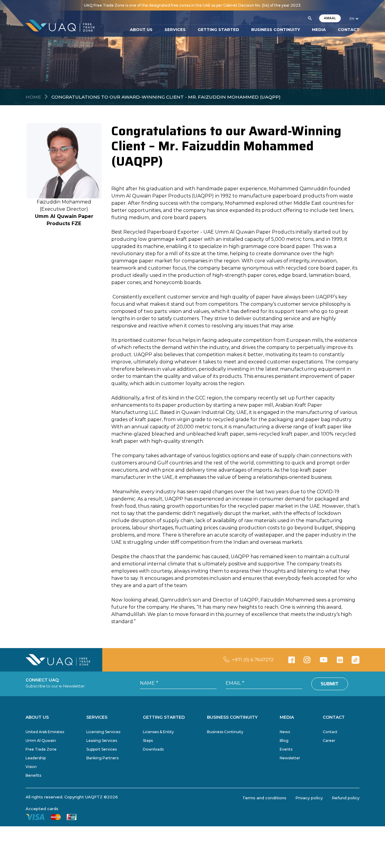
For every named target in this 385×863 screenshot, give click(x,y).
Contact (330, 732)
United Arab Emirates (45, 732)
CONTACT (348, 29)
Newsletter (290, 758)
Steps (148, 740)
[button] (310, 19)
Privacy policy (309, 797)
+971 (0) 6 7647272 (252, 660)
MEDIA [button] (319, 29)
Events (286, 749)
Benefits (33, 775)
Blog (284, 740)
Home (33, 97)
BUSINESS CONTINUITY (275, 29)
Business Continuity (225, 732)
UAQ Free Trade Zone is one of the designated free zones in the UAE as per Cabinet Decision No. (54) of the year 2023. (192, 5)
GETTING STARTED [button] (218, 29)
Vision (31, 766)
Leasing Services (101, 740)
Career (329, 740)
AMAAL (330, 18)
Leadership (36, 758)
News (285, 732)
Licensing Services (103, 732)
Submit (330, 683)
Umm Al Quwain (41, 740)
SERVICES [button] (175, 29)
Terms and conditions (264, 797)
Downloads (153, 749)
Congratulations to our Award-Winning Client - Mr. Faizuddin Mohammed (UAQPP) (166, 97)
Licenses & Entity (158, 732)
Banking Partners (102, 758)
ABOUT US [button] (141, 29)
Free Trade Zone (41, 749)
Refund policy (345, 797)
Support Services (101, 749)
